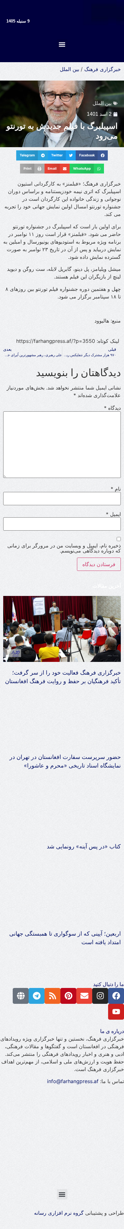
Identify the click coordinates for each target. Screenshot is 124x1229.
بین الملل (69, 69)
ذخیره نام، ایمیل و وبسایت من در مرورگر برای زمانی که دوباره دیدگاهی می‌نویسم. (64, 548)
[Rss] (52, 996)
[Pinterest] (68, 996)
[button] (62, 44)
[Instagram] (100, 996)
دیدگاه (112, 407)
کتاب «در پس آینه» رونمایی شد (84, 846)
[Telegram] (37, 996)
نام (116, 488)
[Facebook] (116, 996)
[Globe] (21, 996)
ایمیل (113, 514)
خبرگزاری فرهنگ (102, 69)
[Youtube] (116, 1012)
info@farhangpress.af (73, 1081)
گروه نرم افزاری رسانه (59, 1213)
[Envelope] (84, 996)
